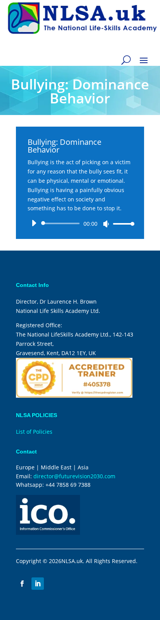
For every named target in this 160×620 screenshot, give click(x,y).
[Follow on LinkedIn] (37, 583)
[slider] (121, 223)
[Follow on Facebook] (22, 583)
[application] (80, 223)
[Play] (34, 223)
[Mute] (106, 223)
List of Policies (34, 431)
